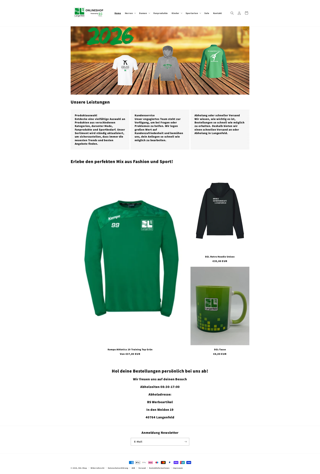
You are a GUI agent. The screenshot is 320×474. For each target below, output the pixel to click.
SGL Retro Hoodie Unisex (220, 256)
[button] (130, 13)
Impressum (178, 468)
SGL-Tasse (220, 349)
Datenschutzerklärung (118, 468)
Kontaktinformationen (159, 468)
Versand (142, 468)
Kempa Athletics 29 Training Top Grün (130, 349)
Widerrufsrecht (97, 468)
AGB (133, 468)
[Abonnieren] (185, 442)
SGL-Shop (82, 468)
